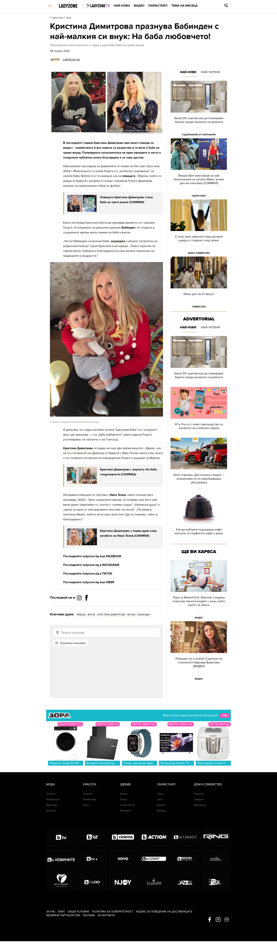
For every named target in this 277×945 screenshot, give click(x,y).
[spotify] (226, 919)
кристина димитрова (111, 614)
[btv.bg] (61, 837)
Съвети (50, 793)
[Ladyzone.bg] (72, 6)
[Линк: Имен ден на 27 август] (199, 283)
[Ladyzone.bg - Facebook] (86, 606)
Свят (160, 799)
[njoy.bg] (123, 880)
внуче (91, 614)
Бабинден (128, 227)
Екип (61, 911)
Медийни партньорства (63, 915)
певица (81, 614)
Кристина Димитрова (78, 448)
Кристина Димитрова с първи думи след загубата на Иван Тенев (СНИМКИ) (128, 533)
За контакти (106, 915)
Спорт (123, 799)
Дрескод (51, 805)
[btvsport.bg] (154, 858)
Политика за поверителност (112, 911)
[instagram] (218, 919)
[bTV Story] (185, 837)
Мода (50, 784)
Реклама (89, 915)
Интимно (125, 810)
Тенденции (52, 799)
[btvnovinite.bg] (61, 858)
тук (225, 715)
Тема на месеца (184, 6)
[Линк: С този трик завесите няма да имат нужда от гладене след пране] (199, 228)
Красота (89, 784)
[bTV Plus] (92, 858)
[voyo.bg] (123, 858)
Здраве (125, 784)
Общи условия (78, 911)
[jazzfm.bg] (185, 880)
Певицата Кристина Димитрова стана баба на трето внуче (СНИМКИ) (126, 199)
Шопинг (51, 810)
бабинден (143, 614)
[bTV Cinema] (123, 837)
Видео (139, 6)
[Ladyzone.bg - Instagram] (80, 598)
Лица (68, 18)
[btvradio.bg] (92, 880)
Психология (127, 805)
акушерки (118, 241)
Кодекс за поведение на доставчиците (164, 911)
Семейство (199, 306)
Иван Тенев (118, 495)
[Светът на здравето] (61, 880)
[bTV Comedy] (92, 837)
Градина (199, 799)
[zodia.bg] (216, 858)
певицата (129, 176)
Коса (86, 805)
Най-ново (122, 6)
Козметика (89, 799)
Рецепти (199, 793)
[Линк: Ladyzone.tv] (98, 6)
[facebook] (209, 919)
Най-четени (210, 72)
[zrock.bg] (216, 880)
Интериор (200, 805)
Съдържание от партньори (199, 134)
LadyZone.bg (71, 59)
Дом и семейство (199, 253)
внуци (131, 614)
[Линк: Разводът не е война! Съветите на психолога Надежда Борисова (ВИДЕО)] (199, 651)
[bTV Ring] (216, 837)
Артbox (161, 810)
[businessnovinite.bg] (185, 858)
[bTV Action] (154, 837)
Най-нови (188, 72)
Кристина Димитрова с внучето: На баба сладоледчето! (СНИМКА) (128, 472)
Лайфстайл (158, 6)
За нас (50, 911)
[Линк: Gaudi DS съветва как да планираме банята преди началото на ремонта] (199, 109)
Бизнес (161, 805)
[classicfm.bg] (154, 880)
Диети (124, 793)
